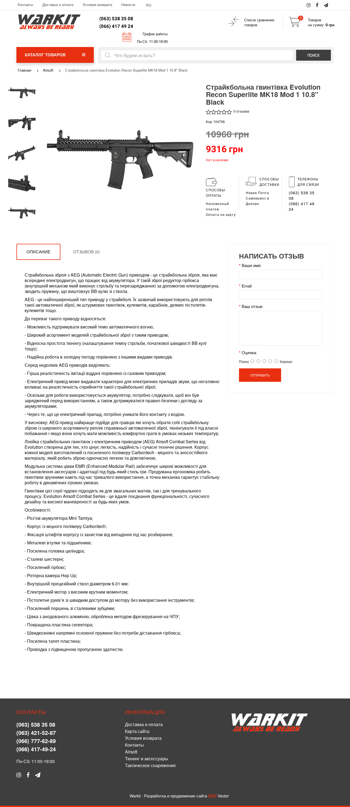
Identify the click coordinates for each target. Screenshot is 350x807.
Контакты (25, 4)
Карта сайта (137, 731)
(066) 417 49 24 (116, 26)
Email (247, 286)
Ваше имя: (251, 265)
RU (148, 5)
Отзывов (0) (86, 251)
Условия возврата (97, 4)
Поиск (313, 55)
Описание (38, 251)
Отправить (260, 375)
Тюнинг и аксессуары (146, 758)
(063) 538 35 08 (116, 18)
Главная (24, 70)
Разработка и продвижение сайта (175, 796)
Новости (128, 4)
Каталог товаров (45, 55)
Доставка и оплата (57, 4)
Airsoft (48, 70)
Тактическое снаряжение (150, 765)
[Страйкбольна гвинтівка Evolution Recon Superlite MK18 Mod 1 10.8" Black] (22, 93)
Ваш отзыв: (252, 306)
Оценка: (249, 352)
